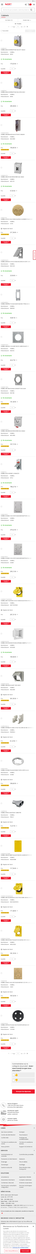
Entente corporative (25, 1182)
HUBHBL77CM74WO (6, 599)
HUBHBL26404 (5, 684)
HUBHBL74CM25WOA (7, 896)
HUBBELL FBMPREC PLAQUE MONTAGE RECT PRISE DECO (15, 304)
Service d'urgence (12, 1103)
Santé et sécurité (6, 1167)
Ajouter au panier (6, 73)
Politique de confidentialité (23, 1138)
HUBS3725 (4, 217)
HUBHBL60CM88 (5, 853)
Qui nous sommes (7, 1132)
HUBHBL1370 (4, 175)
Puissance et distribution (9, 1159)
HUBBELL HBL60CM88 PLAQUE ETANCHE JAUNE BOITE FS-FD (16, 855)
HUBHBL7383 (4, 387)
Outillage (22, 1164)
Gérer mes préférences (11, 1251)
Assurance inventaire (8, 1180)
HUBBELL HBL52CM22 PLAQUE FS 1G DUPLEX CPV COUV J (16, 940)
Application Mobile (25, 1177)
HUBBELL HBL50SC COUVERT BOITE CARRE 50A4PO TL (15, 346)
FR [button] (32, 1)
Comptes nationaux (25, 1180)
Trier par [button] (26, 20)
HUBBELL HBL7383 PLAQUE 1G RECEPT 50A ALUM (13, 388)
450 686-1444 (10, 1203)
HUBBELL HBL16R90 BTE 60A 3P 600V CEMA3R (13, 134)
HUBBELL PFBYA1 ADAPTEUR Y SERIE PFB (11, 812)
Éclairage (4, 1162)
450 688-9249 (8, 1199)
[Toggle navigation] (2, 4)
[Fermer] (33, 1226)
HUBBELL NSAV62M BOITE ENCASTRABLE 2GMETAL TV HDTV (16, 643)
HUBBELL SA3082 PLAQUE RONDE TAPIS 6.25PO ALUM (15, 770)
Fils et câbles (23, 1162)
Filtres (8, 20)
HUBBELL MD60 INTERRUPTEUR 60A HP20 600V (13, 92)
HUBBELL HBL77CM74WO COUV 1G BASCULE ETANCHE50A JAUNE (18, 600)
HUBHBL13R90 (5, 429)
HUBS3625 (4, 981)
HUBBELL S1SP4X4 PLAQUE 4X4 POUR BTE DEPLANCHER (15, 1025)
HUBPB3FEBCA (5, 726)
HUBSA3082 (4, 768)
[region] (18, 1239)
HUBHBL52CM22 (5, 938)
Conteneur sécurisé (7, 1182)
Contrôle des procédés (26, 1154)
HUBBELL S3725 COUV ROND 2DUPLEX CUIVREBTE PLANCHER (17, 219)
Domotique (4, 1164)
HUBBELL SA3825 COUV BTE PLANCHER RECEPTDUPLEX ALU (16, 558)
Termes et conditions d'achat (26, 1143)
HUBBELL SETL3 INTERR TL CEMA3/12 (10, 473)
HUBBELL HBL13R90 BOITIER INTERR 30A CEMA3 (13, 431)
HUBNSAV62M (5, 641)
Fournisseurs (23, 1135)
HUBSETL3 (3, 472)
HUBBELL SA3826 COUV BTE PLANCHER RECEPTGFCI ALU (15, 516)
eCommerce (5, 1177)
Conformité (4, 1137)
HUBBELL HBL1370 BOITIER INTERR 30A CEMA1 (12, 177)
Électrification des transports (24, 1168)
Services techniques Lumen (25, 1186)
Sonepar (22, 1132)
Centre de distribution (8, 1135)
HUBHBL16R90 (5, 133)
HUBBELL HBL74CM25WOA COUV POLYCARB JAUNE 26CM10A (17, 897)
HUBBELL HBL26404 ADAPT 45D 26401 (11, 685)
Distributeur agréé (12, 1110)
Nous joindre (5, 1146)
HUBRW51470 (4, 260)
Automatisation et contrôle (6, 1155)
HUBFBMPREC (4, 302)
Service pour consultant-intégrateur (9, 1186)
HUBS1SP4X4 (4, 1023)
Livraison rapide (12, 1118)
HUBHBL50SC (4, 344)
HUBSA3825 (4, 556)
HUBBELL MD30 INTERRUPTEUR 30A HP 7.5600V (13, 50)
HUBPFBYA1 (4, 811)
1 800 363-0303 (18, 1205)
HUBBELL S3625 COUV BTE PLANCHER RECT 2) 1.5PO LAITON (16, 982)
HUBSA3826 (4, 514)
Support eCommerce (25, 1146)
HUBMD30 (3, 48)
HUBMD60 (3, 90)
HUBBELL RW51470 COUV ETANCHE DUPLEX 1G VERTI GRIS (15, 261)
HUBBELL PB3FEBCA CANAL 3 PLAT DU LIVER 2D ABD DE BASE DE (17, 727)
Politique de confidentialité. (20, 1247)
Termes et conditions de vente (9, 1143)
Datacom (22, 1159)
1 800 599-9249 (13, 1201)
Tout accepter (25, 1251)
